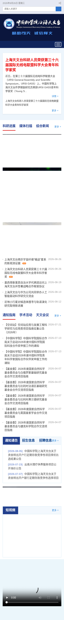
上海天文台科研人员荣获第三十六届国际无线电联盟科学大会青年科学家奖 (32, 65)
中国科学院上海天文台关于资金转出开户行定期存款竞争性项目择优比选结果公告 (33, 454)
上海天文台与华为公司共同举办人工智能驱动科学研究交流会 (25, 294)
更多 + (55, 110)
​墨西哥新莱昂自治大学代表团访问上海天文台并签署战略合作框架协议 (32, 233)
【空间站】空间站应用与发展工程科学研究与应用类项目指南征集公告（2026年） (25, 328)
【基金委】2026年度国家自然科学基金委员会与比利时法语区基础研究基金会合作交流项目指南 (25, 386)
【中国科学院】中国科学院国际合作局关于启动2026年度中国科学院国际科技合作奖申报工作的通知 (25, 342)
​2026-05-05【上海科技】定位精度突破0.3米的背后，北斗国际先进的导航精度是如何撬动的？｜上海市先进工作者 (32, 531)
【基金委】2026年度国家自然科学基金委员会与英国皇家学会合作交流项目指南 (25, 413)
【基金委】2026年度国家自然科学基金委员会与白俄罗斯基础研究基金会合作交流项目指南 (25, 372)
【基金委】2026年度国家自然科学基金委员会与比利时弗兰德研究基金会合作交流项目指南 (25, 399)
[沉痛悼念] (32, 494)
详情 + (55, 96)
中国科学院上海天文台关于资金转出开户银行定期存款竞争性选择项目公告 (33, 477)
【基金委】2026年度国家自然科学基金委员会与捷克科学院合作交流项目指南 (25, 426)
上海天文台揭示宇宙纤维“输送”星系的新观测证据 (32, 144)
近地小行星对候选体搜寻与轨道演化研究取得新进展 (25, 303)
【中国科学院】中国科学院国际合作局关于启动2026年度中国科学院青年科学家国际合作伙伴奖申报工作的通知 (25, 357)
